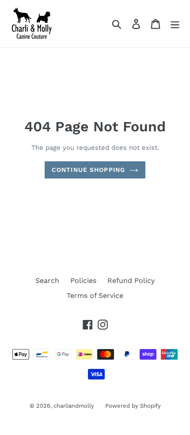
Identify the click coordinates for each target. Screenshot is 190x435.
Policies (83, 280)
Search (47, 280)
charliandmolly (73, 405)
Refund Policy (131, 280)
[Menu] (175, 23)
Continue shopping (88, 169)
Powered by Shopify (133, 405)
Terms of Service (95, 295)
